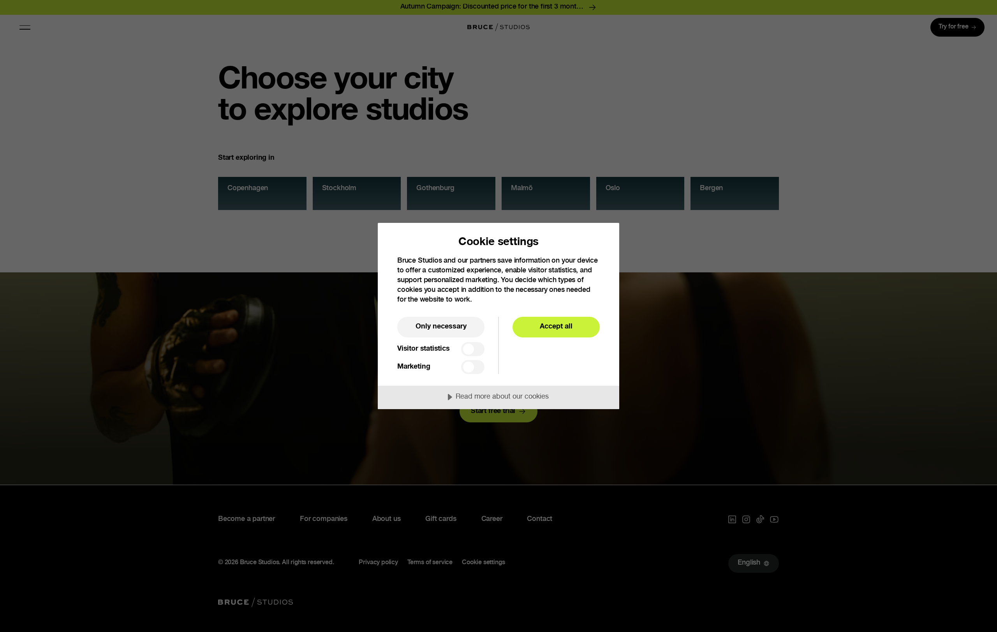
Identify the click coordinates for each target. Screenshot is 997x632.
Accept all (556, 326)
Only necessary (441, 326)
